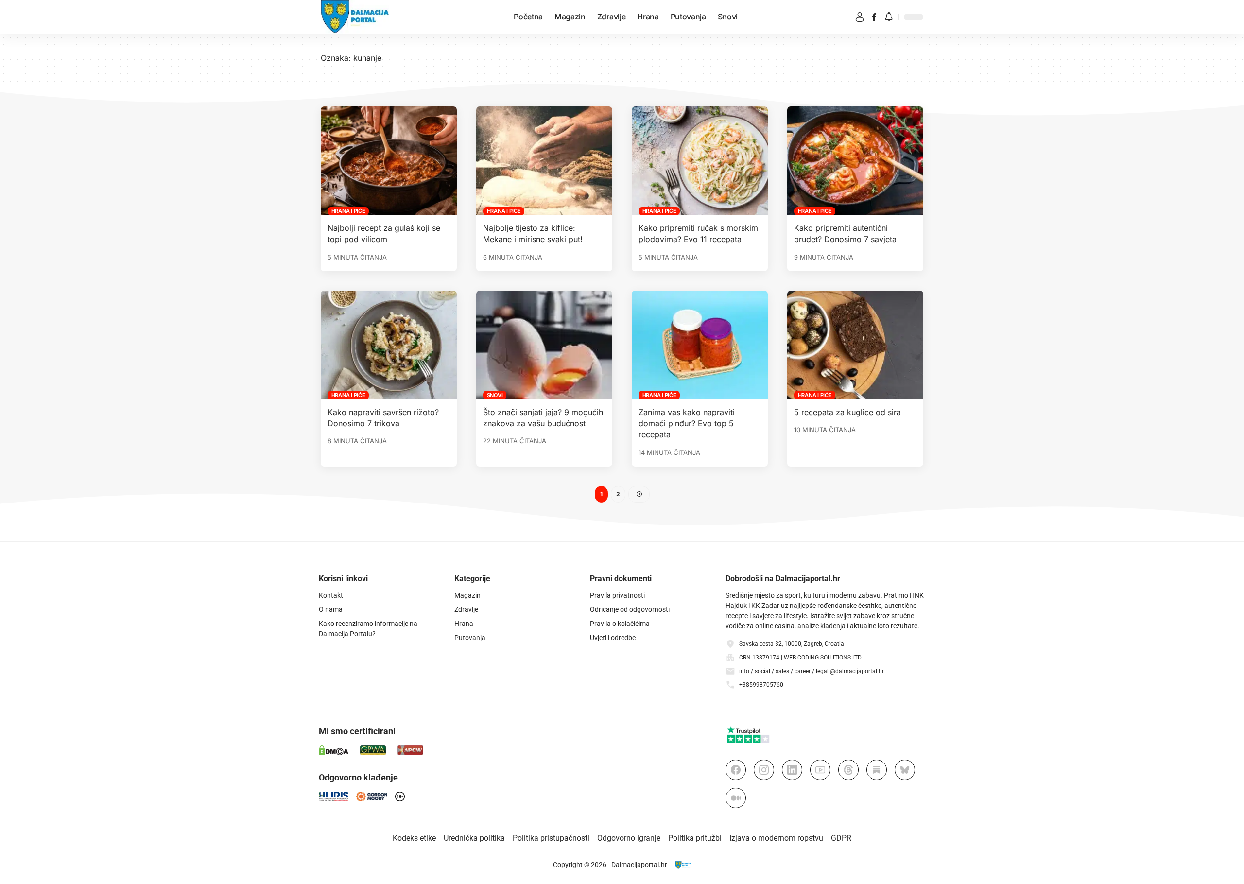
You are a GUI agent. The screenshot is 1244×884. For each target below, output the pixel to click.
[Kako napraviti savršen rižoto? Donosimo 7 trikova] (389, 345)
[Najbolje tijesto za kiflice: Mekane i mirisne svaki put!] (544, 160)
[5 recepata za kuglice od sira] (855, 345)
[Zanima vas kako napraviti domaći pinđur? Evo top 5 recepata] (700, 345)
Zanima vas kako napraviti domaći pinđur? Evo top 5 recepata (687, 423)
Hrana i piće (348, 211)
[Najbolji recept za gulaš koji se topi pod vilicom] (389, 160)
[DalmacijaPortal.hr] (355, 17)
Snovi (495, 395)
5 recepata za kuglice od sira (847, 412)
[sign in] (859, 17)
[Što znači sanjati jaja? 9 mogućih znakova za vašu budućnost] (544, 345)
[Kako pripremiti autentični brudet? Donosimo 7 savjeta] (855, 160)
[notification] (889, 17)
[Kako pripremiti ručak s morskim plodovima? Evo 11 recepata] (700, 160)
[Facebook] (874, 17)
